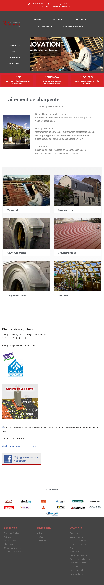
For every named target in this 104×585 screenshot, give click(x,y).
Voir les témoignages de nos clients (19, 446)
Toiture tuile (13, 210)
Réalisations (43, 26)
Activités (56, 19)
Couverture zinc (65, 210)
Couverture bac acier (68, 252)
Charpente (63, 295)
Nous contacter (81, 19)
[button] (32, 54)
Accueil (37, 19)
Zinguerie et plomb (16, 295)
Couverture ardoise (16, 252)
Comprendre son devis (73, 26)
